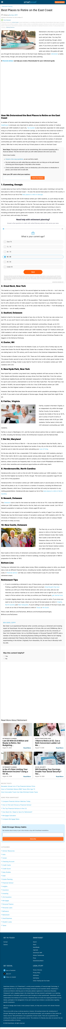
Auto (4, 854)
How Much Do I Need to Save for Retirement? (17, 812)
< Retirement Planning (6, 6)
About (34, 944)
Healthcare (4, 125)
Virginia (59, 602)
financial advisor (7, 61)
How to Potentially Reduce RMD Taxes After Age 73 (18, 789)
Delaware (7, 502)
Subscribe (33, 839)
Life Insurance (6, 897)
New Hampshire (23, 605)
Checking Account (8, 861)
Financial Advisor (7, 883)
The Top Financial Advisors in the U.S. (14, 808)
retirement (54, 54)
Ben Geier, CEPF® (9, 622)
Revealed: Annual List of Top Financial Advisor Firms (18, 786)
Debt (4, 876)
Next (33, 272)
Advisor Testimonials (38, 955)
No (6, 658)
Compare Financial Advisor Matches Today (16, 801)
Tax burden (31, 128)
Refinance (5, 911)
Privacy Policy (36, 972)
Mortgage (5, 900)
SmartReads (36, 947)
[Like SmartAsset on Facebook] (4, 970)
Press (34, 958)
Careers (5, 944)
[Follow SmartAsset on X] (4, 974)
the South (45, 607)
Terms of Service (37, 970)
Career (4, 858)
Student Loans (7, 922)
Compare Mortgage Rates (10, 819)
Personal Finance (7, 904)
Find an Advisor (59, 2)
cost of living (43, 449)
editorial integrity (15, 22)
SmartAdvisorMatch (38, 960)
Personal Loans (7, 908)
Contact (5, 942)
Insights (4, 886)
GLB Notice (36, 978)
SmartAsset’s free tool (52, 587)
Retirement (5, 915)
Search (35, 942)
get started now (57, 595)
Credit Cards (6, 865)
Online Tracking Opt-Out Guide (41, 980)
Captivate (35, 950)
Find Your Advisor (37, 178)
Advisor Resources (8, 851)
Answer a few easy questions (14, 159)
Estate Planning (7, 879)
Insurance (5, 890)
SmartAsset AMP (37, 952)
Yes (6, 656)
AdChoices (36, 975)
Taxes (4, 925)
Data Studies (6, 872)
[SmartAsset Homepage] (30, 2)
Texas (38, 607)
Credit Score (6, 868)
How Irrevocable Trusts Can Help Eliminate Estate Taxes (19, 792)
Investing (5, 893)
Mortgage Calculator (9, 815)
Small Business (7, 918)
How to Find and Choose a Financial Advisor (16, 805)
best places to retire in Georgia (32, 194)
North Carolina (10, 605)
